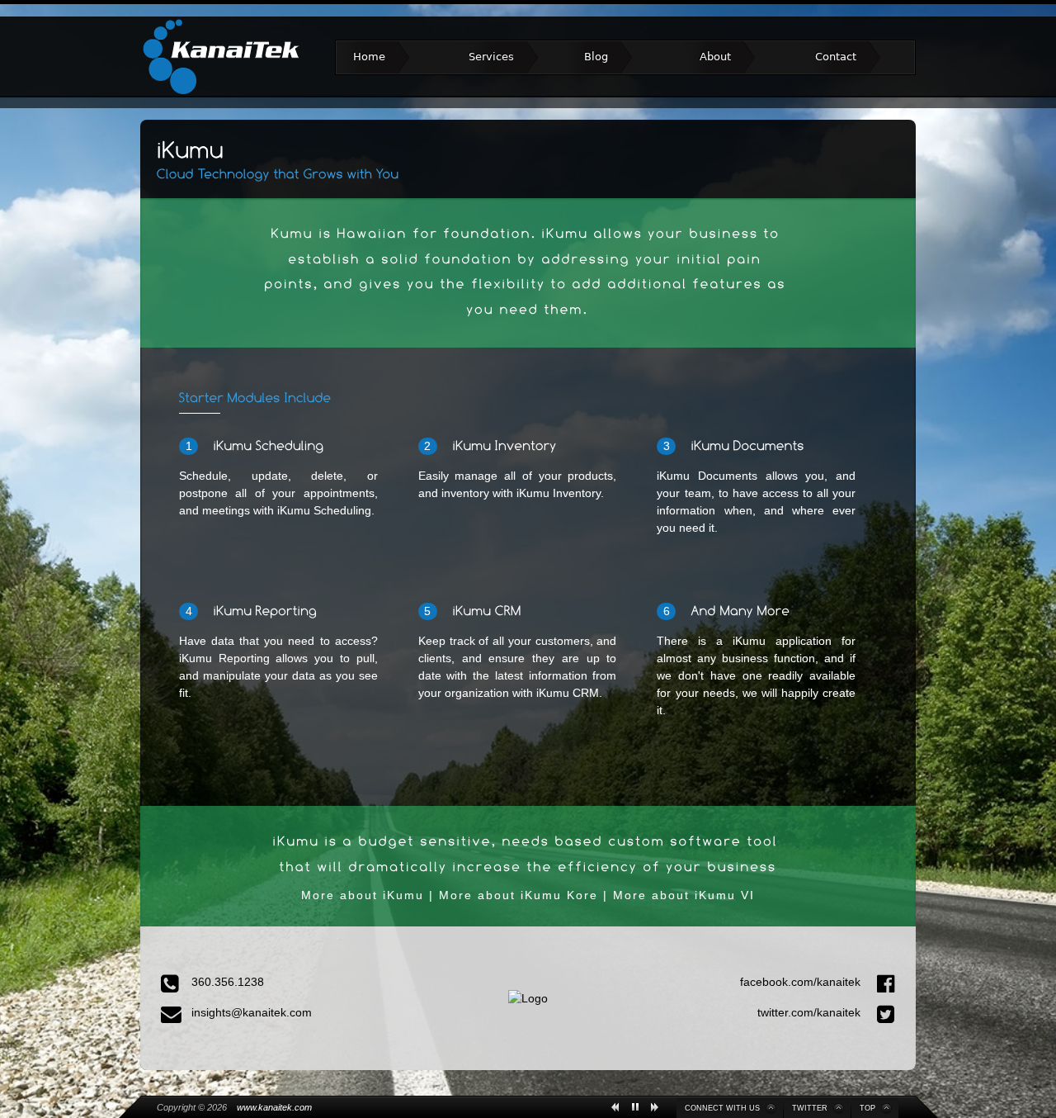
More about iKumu (362, 895)
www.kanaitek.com (274, 1107)
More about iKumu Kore (518, 895)
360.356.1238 (227, 981)
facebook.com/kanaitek (802, 981)
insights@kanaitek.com (251, 1012)
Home (369, 56)
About (715, 56)
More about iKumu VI (684, 895)
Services (491, 56)
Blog (596, 56)
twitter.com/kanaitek (810, 1012)
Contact (835, 56)
